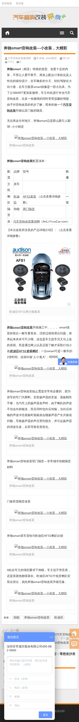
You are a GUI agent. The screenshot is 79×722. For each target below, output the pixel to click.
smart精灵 (51, 58)
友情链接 (7, 3)
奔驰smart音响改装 (20, 327)
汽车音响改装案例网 (19, 58)
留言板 (20, 3)
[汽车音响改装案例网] (40, 17)
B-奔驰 (40, 58)
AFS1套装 (29, 196)
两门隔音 (29, 209)
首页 (7, 33)
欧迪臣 (58, 617)
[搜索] (72, 33)
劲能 (16, 617)
